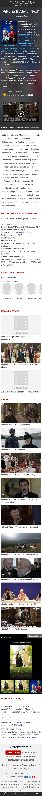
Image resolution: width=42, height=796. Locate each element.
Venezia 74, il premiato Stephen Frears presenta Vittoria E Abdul (20, 338)
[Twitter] (30, 777)
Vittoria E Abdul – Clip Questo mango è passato (20, 579)
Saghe (26, 768)
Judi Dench (7, 298)
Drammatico (21, 232)
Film (16, 5)
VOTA (30, 95)
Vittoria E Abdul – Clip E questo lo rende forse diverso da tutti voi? (19, 500)
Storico (29, 232)
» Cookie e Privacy (15, 777)
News (27, 127)
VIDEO (34, 752)
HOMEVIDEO (14, 760)
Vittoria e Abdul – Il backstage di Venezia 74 (18, 604)
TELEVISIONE (29, 757)
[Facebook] (26, 777)
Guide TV (26, 765)
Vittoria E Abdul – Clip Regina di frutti (16, 425)
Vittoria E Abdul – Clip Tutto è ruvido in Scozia (19, 554)
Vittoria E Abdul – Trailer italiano (14, 629)
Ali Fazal (19, 298)
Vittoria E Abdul (16, 11)
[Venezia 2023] (13, 752)
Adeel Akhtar (31, 298)
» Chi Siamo (20, 773)
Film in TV (35, 765)
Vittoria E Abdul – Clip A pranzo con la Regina (19, 475)
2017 (35, 11)
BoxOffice (6, 765)
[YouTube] (33, 777)
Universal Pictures (20, 249)
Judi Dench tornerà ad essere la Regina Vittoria (20, 392)
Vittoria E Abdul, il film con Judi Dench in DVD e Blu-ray (20, 365)
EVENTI (24, 760)
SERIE (18, 757)
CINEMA (11, 757)
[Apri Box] (21, 725)
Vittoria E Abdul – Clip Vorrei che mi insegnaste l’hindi (20, 528)
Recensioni (16, 765)
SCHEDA (4, 127)
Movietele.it (21, 2)
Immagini (19, 127)
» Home (9, 773)
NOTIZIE (26, 752)
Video (12, 127)
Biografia (11, 232)
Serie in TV (17, 768)
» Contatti (31, 773)
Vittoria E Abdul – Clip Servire (13, 450)
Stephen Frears (13, 277)
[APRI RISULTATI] (29, 737)
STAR (31, 760)
